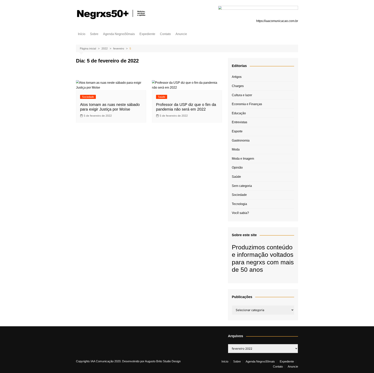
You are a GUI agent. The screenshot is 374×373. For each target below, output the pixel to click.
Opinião (237, 167)
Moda (236, 149)
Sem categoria (242, 185)
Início (81, 34)
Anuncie (181, 34)
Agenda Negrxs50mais (119, 34)
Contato (165, 34)
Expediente (147, 34)
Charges (238, 86)
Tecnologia (239, 204)
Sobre (94, 34)
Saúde (161, 96)
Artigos (237, 76)
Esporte (237, 131)
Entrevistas (239, 122)
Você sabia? (240, 213)
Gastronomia (241, 140)
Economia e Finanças (247, 104)
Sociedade (88, 96)
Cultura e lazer (242, 95)
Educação (239, 113)
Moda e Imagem (243, 158)
